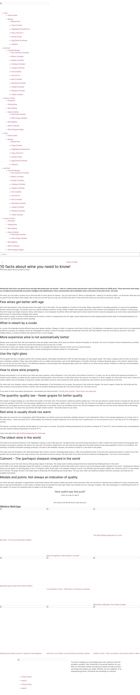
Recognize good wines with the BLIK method (16, 586)
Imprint (23, 680)
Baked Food (15, 21)
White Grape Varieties (19, 118)
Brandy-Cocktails (17, 60)
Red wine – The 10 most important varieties (15, 540)
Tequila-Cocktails (17, 87)
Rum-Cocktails (16, 79)
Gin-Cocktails (16, 72)
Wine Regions (12, 122)
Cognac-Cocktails (17, 68)
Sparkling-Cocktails (18, 83)
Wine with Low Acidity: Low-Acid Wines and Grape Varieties (68, 653)
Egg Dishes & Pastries (19, 40)
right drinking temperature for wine (28, 433)
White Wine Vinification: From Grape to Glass (109, 604)
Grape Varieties (13, 112)
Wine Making (12, 108)
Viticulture (11, 100)
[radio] (63, 499)
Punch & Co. (15, 75)
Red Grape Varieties (18, 114)
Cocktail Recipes (14, 50)
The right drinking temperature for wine (107, 535)
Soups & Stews (16, 25)
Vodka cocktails (17, 94)
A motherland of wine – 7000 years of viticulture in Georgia (68, 589)
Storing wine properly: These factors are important (77, 391)
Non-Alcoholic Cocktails (20, 53)
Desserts (14, 44)
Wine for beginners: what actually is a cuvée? (63, 556)
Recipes (10, 19)
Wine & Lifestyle (13, 126)
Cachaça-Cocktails (18, 64)
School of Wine (9, 98)
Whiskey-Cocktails (18, 91)
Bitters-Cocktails (17, 56)
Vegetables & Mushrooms (20, 29)
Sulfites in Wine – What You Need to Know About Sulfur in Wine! (116, 653)
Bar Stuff (7, 48)
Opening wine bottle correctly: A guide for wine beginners (21, 653)
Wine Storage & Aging (15, 129)
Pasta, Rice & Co (17, 33)
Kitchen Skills (12, 15)
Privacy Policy (26, 677)
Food (5, 13)
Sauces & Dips (16, 37)
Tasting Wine (12, 104)
